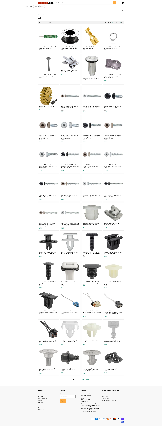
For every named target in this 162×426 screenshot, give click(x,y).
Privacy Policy (105, 393)
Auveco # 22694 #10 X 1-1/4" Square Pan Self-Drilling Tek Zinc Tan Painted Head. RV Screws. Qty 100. (70, 195)
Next (87, 379)
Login (122, 10)
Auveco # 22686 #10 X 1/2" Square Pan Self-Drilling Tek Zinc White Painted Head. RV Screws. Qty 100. (70, 137)
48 (112, 22)
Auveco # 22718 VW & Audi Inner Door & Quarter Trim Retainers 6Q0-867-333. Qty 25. (92, 254)
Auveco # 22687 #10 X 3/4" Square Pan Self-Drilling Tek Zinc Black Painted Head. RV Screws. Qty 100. (91, 137)
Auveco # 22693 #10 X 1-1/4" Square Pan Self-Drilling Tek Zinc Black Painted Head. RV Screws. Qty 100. (48, 195)
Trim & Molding (46, 10)
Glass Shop (84, 10)
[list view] (122, 22)
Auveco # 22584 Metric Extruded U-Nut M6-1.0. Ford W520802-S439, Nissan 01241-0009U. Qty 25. (113, 76)
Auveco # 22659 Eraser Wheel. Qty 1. (47, 106)
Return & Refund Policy (107, 395)
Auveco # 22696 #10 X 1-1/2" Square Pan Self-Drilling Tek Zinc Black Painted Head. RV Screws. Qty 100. (113, 195)
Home (39, 14)
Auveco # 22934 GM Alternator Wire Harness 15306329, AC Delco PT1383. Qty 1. (92, 312)
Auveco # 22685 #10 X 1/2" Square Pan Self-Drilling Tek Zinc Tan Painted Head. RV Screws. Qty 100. (47, 137)
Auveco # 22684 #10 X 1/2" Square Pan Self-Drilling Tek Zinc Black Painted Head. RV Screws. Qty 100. (113, 108)
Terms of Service (105, 398)
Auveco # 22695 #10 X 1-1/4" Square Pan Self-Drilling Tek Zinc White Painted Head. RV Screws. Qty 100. (92, 195)
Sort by (40, 22)
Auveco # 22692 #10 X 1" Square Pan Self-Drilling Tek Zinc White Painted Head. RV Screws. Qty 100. (113, 166)
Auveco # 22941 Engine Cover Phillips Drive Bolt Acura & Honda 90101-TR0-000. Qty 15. (47, 369)
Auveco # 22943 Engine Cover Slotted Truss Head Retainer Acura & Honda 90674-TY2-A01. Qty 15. (91, 369)
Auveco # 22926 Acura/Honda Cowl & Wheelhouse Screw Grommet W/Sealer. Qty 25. (69, 283)
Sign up (63, 401)
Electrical (77, 10)
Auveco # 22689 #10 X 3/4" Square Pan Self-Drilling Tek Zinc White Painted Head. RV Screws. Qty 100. (48, 166)
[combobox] (84, 2)
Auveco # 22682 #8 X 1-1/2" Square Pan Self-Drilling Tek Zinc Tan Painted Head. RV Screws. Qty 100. (69, 108)
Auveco (40, 49)
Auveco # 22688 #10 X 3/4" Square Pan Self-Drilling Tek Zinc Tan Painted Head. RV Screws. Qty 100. (113, 137)
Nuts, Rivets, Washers (67, 10)
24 (108, 22)
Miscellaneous (111, 10)
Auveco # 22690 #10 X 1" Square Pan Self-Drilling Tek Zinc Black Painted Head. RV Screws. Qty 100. (70, 166)
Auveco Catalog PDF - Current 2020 (109, 400)
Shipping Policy (105, 396)
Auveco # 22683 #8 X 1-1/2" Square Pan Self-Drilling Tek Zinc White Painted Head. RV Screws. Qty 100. (92, 108)
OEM (39, 10)
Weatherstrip (98, 10)
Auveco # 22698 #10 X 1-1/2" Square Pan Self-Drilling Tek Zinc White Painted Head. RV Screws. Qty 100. (70, 225)
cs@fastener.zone (87, 395)
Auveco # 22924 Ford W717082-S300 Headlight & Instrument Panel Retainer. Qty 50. (47, 283)
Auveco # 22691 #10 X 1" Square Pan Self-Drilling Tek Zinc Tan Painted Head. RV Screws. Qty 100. (92, 166)
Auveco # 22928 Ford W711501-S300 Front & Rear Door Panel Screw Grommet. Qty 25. (113, 283)
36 (110, 22)
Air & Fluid (91, 10)
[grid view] (120, 22)
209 (83, 379)
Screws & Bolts (55, 10)
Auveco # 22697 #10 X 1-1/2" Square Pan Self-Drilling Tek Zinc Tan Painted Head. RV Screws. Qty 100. (48, 225)
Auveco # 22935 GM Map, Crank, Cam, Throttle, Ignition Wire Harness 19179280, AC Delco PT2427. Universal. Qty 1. (113, 312)
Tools (104, 10)
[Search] (114, 2)
